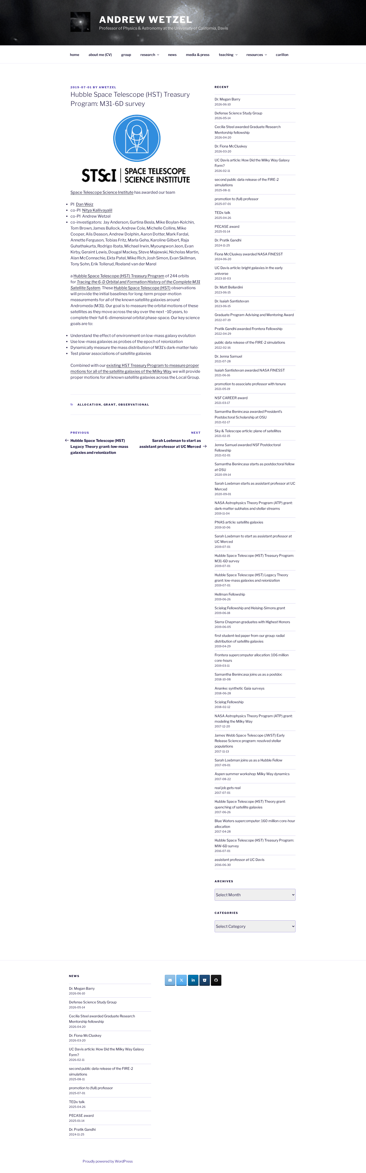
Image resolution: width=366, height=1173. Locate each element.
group (126, 54)
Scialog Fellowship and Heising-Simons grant (250, 608)
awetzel (108, 87)
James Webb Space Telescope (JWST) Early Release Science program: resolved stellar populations (250, 741)
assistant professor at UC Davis (239, 859)
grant (110, 404)
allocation (89, 404)
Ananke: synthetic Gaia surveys (239, 688)
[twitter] (181, 980)
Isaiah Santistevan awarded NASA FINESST (250, 370)
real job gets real (228, 788)
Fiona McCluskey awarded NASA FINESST (249, 254)
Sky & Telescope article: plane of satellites (248, 431)
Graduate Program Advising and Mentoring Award (254, 315)
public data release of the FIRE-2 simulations (250, 342)
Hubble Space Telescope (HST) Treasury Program (118, 276)
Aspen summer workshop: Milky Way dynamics (252, 774)
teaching (226, 54)
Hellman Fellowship (230, 594)
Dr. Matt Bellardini (229, 287)
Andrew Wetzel (145, 19)
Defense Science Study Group (238, 113)
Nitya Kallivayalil (97, 210)
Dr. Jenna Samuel (228, 356)
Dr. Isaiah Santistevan (232, 301)
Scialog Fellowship (229, 702)
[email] (170, 980)
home (74, 54)
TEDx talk (222, 212)
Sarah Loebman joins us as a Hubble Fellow (248, 760)
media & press (197, 54)
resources (254, 54)
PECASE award (227, 226)
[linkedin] (193, 980)
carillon (282, 54)
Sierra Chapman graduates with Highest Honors (252, 622)
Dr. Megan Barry (227, 99)
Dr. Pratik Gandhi (228, 240)
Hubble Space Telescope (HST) (142, 287)
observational (134, 404)
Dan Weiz (84, 204)
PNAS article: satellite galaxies (239, 522)
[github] (216, 980)
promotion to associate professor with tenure (250, 384)
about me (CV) (100, 54)
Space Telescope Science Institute (101, 192)
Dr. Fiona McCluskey (231, 146)
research (147, 54)
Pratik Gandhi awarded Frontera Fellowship (248, 329)
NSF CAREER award (231, 398)
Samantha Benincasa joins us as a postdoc (248, 674)
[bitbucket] (204, 980)
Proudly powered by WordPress (108, 1161)
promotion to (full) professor (236, 199)
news (172, 54)
